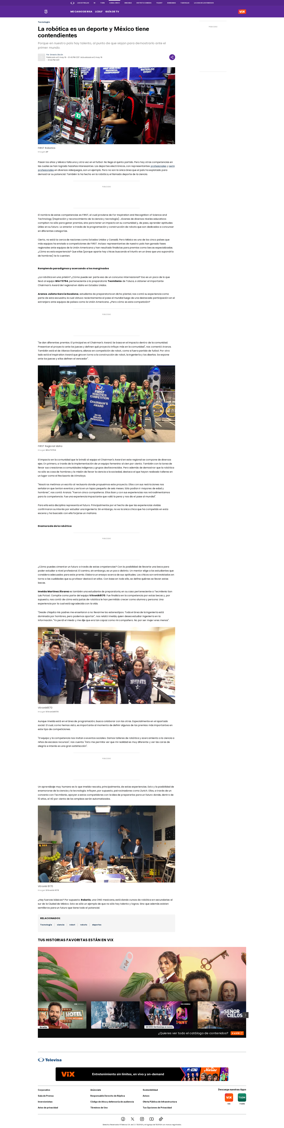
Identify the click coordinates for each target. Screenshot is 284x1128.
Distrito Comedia (144, 3)
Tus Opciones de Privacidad (157, 1107)
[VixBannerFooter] (142, 1074)
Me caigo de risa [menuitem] (81, 11)
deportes (96, 924)
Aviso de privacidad (48, 1107)
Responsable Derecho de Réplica (107, 1096)
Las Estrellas (83, 3)
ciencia (60, 924)
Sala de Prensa (46, 1096)
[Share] (172, 57)
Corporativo (44, 1090)
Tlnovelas (184, 3)
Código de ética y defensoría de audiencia (112, 1102)
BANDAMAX (171, 3)
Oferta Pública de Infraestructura (160, 1102)
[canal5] (46, 11)
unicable (128, 3)
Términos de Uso (99, 1107)
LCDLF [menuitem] (99, 11)
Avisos (146, 1096)
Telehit (159, 3)
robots (83, 924)
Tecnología (44, 22)
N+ (95, 3)
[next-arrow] (245, 1015)
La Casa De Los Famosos (204, 3)
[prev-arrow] (36, 1015)
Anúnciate (95, 1090)
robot (72, 924)
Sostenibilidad (150, 1090)
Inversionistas (45, 1102)
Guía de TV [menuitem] (112, 11)
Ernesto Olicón (56, 54)
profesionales (159, 166)
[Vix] (242, 11)
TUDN (102, 3)
